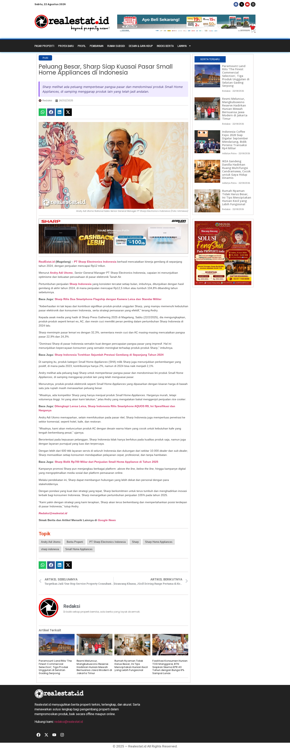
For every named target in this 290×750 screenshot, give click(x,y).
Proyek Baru (66, 46)
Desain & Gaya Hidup (141, 46)
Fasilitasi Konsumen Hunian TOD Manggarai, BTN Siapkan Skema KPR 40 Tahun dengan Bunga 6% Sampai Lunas (169, 667)
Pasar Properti (44, 46)
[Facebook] (236, 4)
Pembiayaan (96, 46)
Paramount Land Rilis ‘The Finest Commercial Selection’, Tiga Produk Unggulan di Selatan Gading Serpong (55, 667)
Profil (82, 46)
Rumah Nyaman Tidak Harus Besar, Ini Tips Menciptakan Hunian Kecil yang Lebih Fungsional (131, 665)
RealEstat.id (47, 261)
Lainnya (182, 46)
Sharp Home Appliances (158, 541)
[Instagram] (253, 4)
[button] (42, 112)
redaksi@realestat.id (68, 722)
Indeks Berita (165, 46)
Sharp (135, 541)
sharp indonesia (50, 549)
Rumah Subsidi (116, 46)
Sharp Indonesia (80, 283)
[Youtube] (247, 4)
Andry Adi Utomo (61, 272)
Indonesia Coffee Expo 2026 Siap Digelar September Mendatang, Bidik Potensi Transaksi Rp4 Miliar (235, 140)
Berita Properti (75, 541)
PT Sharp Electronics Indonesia (95, 261)
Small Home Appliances (79, 549)
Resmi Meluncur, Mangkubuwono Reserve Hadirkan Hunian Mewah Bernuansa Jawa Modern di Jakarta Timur (94, 667)
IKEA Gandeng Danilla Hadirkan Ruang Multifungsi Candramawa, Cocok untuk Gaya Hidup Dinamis (236, 169)
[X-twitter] (241, 4)
